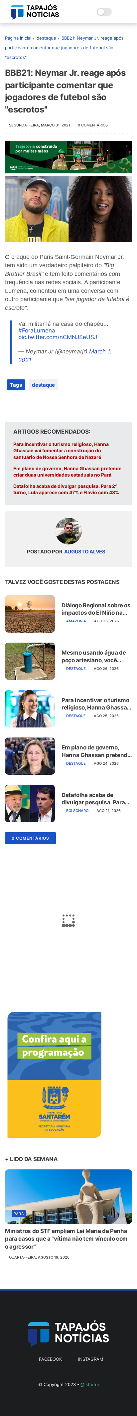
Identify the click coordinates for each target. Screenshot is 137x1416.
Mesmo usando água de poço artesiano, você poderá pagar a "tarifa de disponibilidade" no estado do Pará (95, 656)
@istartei (89, 1384)
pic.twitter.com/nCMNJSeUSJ (57, 337)
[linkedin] (64, 406)
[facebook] (11, 406)
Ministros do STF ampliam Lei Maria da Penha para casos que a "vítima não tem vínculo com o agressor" (66, 1239)
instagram (90, 1359)
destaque (46, 38)
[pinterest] (51, 406)
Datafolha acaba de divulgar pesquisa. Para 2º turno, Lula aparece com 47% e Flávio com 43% (66, 489)
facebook (50, 1359)
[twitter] (24, 406)
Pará (19, 1213)
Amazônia (76, 621)
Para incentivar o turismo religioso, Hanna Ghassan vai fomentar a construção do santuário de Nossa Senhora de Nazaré (61, 450)
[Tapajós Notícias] (35, 18)
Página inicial (18, 38)
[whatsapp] (37, 406)
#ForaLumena (36, 330)
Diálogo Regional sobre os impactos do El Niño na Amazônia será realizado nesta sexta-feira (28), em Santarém (97, 609)
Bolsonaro (77, 810)
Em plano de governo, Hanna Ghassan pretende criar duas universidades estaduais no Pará (67, 472)
